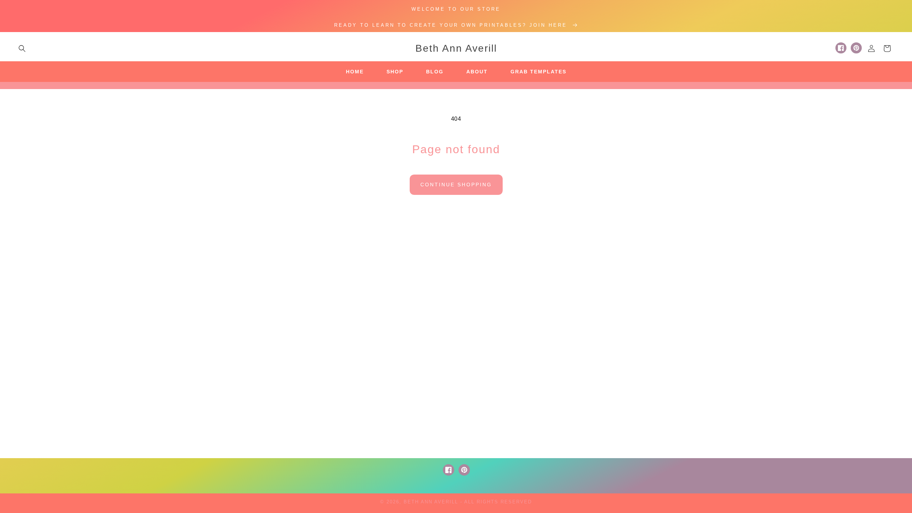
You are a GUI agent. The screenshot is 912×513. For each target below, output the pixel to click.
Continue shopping (456, 184)
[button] (22, 48)
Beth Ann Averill (431, 501)
